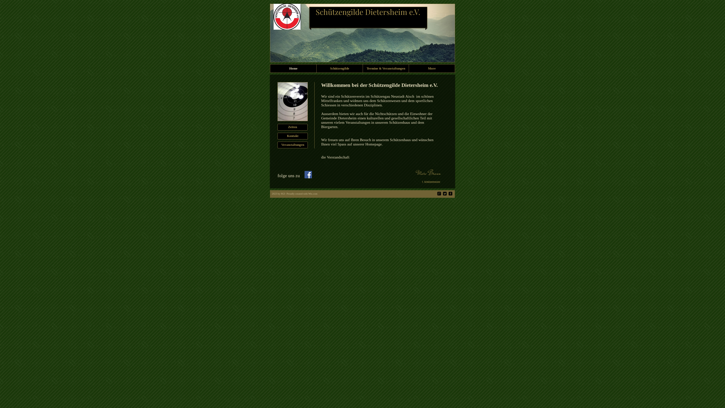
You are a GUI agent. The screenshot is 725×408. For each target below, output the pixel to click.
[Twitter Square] (445, 194)
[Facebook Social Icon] (308, 174)
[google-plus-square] (439, 194)
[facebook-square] (450, 194)
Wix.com (312, 193)
